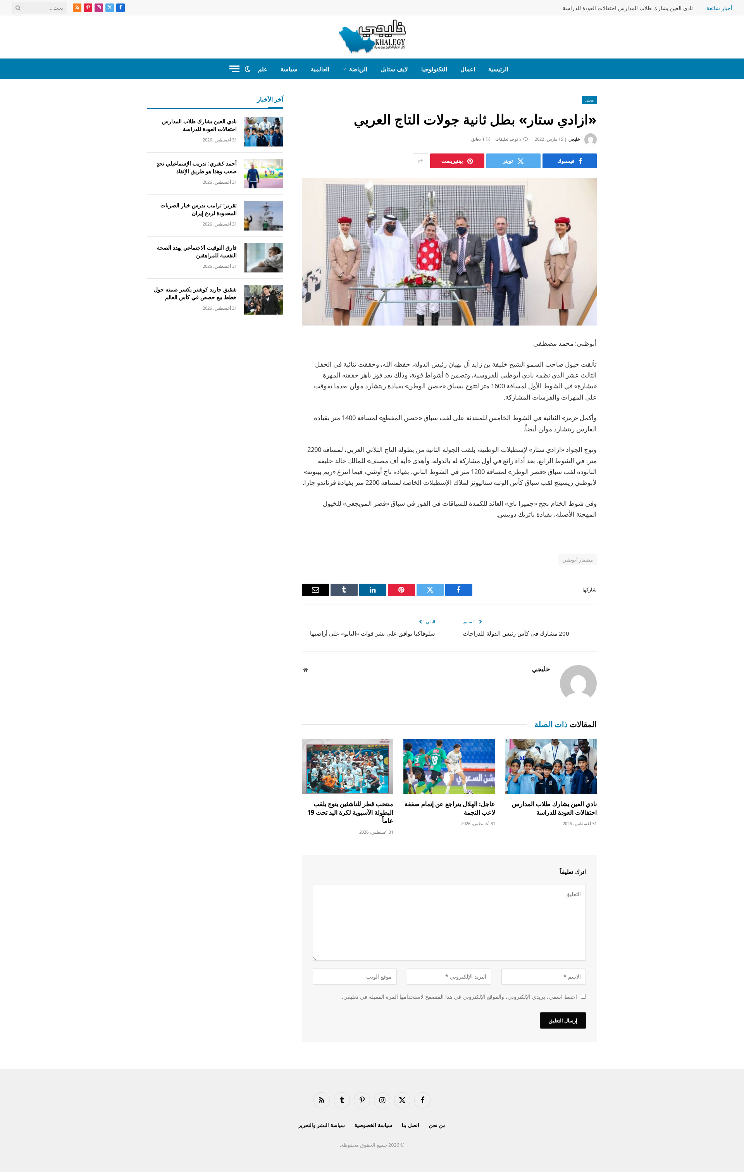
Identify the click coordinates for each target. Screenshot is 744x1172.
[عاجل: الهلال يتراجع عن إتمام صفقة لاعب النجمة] (449, 766)
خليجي (574, 139)
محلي (589, 100)
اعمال (467, 69)
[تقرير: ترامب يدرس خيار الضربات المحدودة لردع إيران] (263, 216)
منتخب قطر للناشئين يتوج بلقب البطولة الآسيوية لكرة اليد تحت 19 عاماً (350, 812)
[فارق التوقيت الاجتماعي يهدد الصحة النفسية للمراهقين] (263, 258)
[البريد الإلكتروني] (624, 443)
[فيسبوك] (624, 364)
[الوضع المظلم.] (247, 69)
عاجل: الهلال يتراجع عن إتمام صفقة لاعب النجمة (450, 808)
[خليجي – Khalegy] (372, 37)
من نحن (437, 1125)
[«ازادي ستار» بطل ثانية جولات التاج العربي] (449, 252)
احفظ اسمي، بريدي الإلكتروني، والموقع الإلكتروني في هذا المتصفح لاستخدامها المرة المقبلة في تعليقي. (459, 996)
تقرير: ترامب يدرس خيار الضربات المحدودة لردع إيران (198, 209)
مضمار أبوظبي (577, 559)
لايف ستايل (394, 69)
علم (262, 69)
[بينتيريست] (624, 423)
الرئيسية (498, 69)
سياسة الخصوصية (373, 1125)
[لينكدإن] (624, 403)
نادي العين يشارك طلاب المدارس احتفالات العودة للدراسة (628, 8)
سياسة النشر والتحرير (321, 1125)
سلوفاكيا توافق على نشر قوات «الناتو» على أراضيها (372, 633)
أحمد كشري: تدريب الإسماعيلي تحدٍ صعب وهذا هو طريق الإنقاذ (197, 167)
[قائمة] (234, 69)
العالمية (320, 69)
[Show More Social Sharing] (420, 160)
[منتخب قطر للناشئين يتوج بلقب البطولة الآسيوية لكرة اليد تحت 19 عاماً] (347, 766)
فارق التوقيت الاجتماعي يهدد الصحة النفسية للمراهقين (197, 251)
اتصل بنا (410, 1125)
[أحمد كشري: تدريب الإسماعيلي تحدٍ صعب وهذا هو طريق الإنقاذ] (263, 174)
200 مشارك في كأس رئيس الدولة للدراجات (516, 633)
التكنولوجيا (434, 69)
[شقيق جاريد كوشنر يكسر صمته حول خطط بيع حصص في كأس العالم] (263, 300)
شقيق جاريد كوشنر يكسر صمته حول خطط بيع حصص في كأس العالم (195, 293)
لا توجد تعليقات (508, 139)
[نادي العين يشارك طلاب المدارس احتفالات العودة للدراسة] (551, 766)
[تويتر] (624, 383)
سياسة (289, 69)
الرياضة (358, 69)
